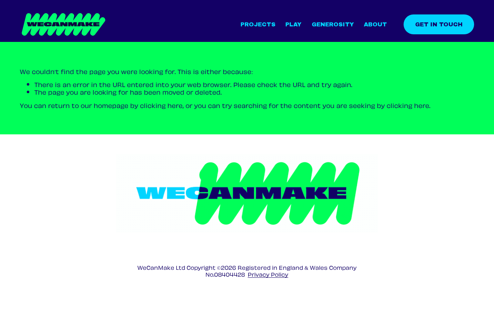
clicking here (161, 104)
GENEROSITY (333, 24)
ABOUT (375, 24)
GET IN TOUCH (439, 24)
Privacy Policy (268, 274)
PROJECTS (258, 24)
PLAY (293, 24)
